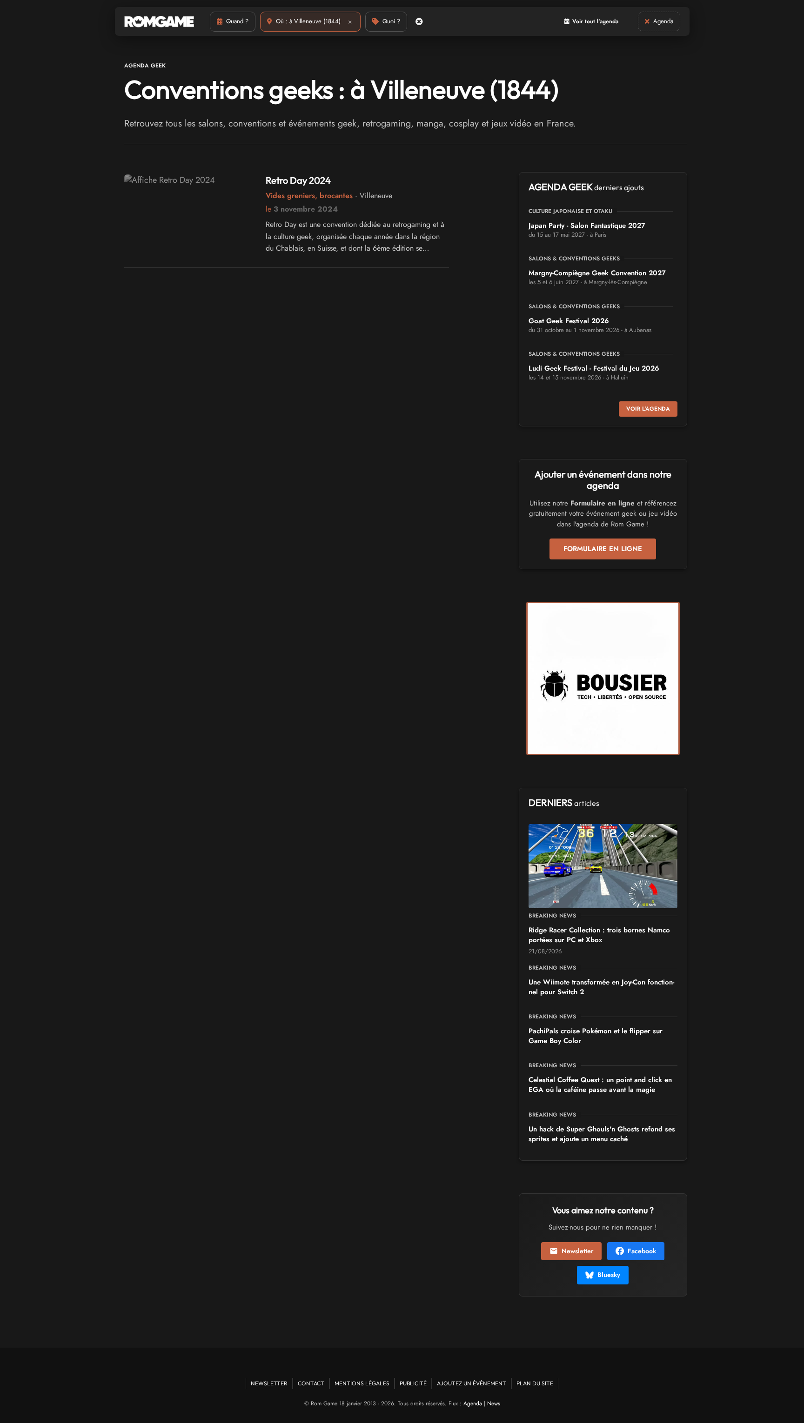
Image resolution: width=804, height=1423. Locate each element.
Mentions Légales (362, 1383)
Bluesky (608, 1274)
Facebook (642, 1251)
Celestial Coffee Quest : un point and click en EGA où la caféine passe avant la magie (600, 1085)
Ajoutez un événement (471, 1383)
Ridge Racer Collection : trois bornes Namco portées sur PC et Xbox (599, 935)
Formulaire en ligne (602, 549)
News (493, 1403)
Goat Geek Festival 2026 (569, 321)
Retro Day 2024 (298, 180)
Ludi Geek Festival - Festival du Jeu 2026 (594, 368)
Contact (311, 1383)
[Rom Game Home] (159, 21)
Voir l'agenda (648, 409)
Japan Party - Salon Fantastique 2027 (587, 225)
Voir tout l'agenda (595, 21)
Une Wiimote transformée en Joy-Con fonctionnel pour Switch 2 (601, 987)
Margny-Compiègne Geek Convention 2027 (597, 273)
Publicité (413, 1383)
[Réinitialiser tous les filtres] (419, 22)
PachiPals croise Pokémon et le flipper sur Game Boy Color (596, 1036)
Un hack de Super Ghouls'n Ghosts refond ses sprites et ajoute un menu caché (602, 1134)
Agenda (472, 1403)
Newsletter (577, 1251)
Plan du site (534, 1383)
